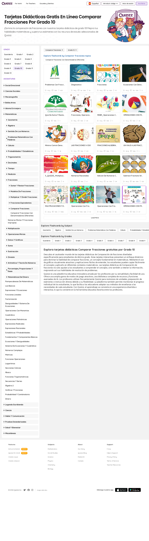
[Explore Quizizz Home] (7, 3)
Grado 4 (17, 59)
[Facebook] (28, 490)
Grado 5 (28, 59)
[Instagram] (32, 490)
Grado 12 (7, 73)
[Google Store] (134, 490)
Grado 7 (18, 64)
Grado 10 (18, 68)
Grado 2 (30, 54)
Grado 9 (7, 68)
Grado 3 (7, 59)
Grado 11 (29, 68)
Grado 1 (19, 54)
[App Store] (121, 490)
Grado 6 (7, 64)
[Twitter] (24, 490)
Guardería (8, 54)
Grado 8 (28, 64)
